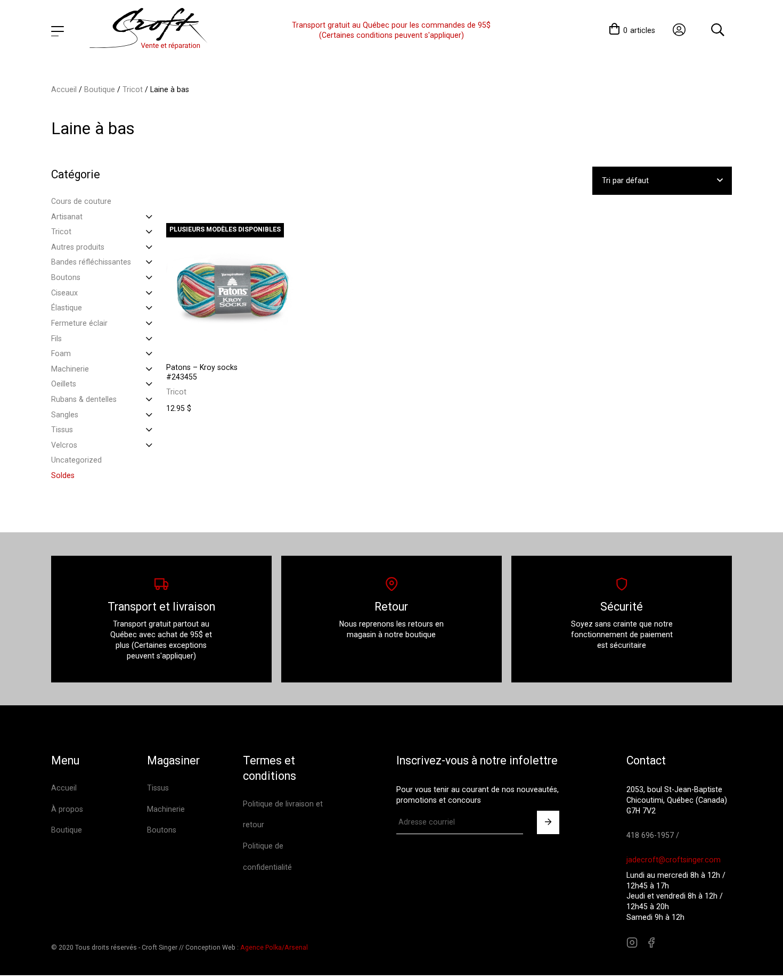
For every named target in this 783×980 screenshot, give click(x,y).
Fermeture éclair (79, 323)
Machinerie (70, 369)
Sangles (64, 414)
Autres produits (77, 247)
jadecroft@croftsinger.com (673, 859)
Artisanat (67, 216)
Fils (56, 338)
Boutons (65, 277)
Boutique (99, 89)
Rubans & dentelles (84, 399)
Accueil (64, 89)
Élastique (66, 307)
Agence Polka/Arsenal (274, 947)
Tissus (62, 429)
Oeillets (63, 384)
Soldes (63, 475)
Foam (61, 353)
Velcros (64, 445)
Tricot (133, 89)
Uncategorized (76, 460)
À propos (67, 809)
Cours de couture (81, 201)
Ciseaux (64, 293)
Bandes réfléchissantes (91, 262)
